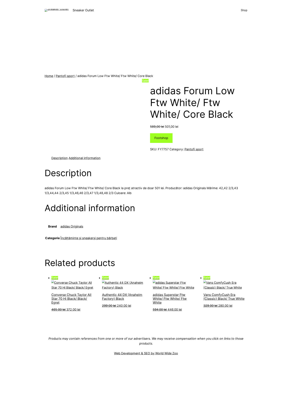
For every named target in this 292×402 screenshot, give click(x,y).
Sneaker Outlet (83, 10)
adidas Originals (71, 226)
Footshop (161, 138)
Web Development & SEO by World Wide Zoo (146, 353)
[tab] (59, 158)
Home (49, 76)
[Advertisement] (146, 48)
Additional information (85, 158)
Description (59, 158)
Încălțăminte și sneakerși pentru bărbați (88, 238)
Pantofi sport (65, 76)
